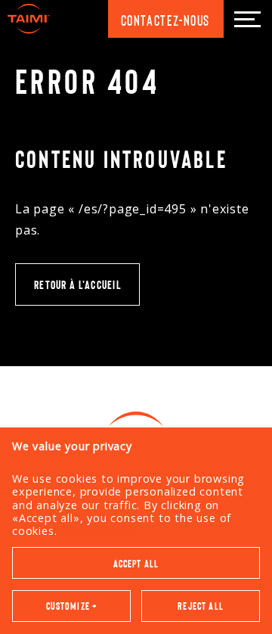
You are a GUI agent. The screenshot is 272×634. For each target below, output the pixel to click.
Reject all (201, 605)
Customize (71, 605)
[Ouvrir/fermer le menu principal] (247, 19)
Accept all (136, 563)
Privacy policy (97, 531)
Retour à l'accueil (77, 284)
